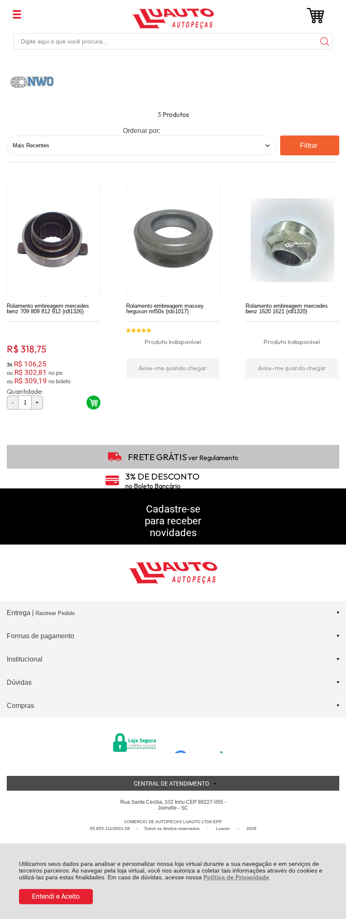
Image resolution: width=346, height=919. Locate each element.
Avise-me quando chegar (172, 368)
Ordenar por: (141, 130)
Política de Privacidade (236, 877)
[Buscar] (324, 41)
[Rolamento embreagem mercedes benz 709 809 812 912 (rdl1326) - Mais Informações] (53, 240)
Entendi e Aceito (56, 896)
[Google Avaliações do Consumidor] (201, 741)
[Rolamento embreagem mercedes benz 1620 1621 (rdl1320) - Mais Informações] (292, 240)
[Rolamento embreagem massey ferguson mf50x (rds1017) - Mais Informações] (173, 240)
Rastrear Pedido (55, 613)
